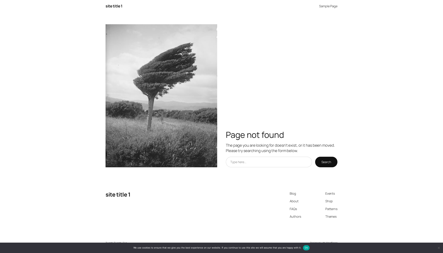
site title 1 (114, 6)
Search (326, 162)
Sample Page (328, 6)
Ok (306, 247)
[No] (438, 248)
